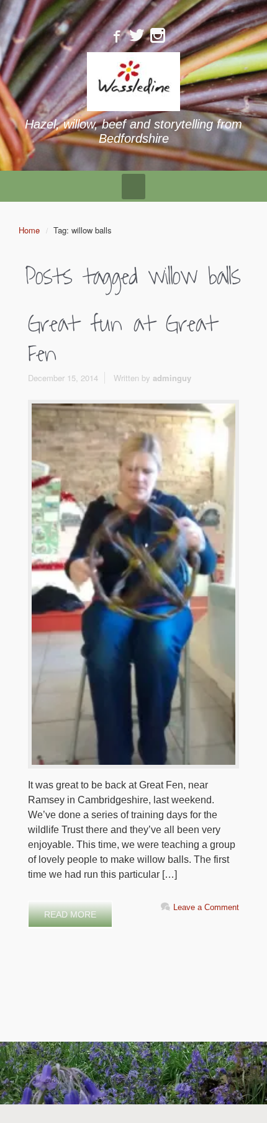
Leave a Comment (206, 907)
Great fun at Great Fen (122, 339)
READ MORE (70, 914)
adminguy (172, 378)
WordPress (205, 1080)
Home (29, 230)
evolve (55, 1080)
